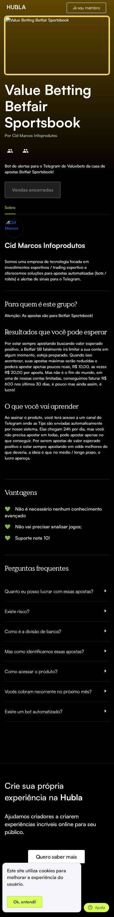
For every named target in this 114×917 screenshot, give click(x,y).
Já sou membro (86, 7)
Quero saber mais (56, 856)
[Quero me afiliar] (10, 150)
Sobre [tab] (10, 207)
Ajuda (100, 907)
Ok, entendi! (24, 901)
